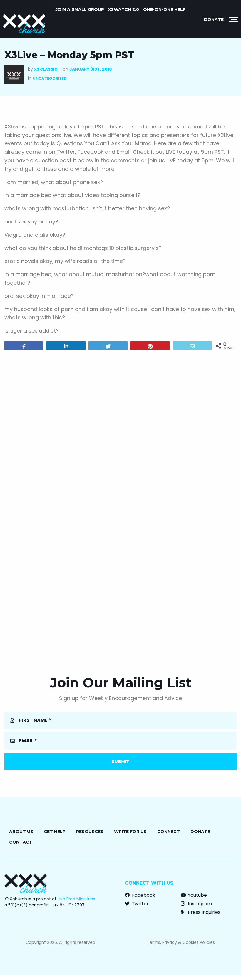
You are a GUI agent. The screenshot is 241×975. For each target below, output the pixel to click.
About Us (21, 831)
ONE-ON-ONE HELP (164, 9)
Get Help (55, 831)
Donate (214, 19)
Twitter (140, 903)
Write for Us (130, 831)
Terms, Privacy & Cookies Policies (181, 942)
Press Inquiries (203, 912)
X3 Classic (45, 69)
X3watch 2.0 (123, 9)
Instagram (199, 903)
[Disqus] (120, 430)
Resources (89, 831)
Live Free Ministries (76, 899)
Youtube (197, 895)
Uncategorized (50, 78)
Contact (20, 842)
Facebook (143, 895)
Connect (168, 831)
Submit (120, 761)
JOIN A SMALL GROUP (80, 9)
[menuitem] (80, 9)
